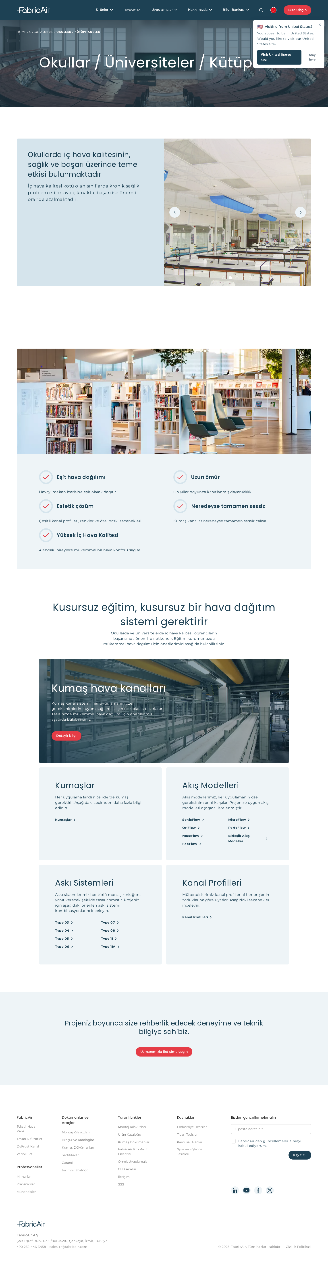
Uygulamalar (162, 10)
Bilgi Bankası (234, 10)
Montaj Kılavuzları (76, 1132)
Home (21, 32)
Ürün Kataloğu (129, 1135)
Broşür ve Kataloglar (78, 1140)
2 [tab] (230, 277)
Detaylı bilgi (66, 736)
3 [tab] (237, 277)
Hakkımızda (198, 10)
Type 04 (62, 930)
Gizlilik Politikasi (298, 1247)
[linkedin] (235, 1190)
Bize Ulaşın (297, 10)
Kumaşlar (63, 820)
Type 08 (108, 930)
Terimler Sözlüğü (75, 1170)
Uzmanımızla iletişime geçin (164, 1052)
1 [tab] (223, 277)
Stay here (312, 57)
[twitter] (270, 1190)
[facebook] (258, 1190)
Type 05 (62, 939)
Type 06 (62, 947)
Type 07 (108, 922)
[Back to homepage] (33, 10)
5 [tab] (250, 277)
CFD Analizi (127, 1169)
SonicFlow (191, 820)
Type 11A (108, 947)
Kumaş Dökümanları (78, 1147)
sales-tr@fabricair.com (68, 1247)
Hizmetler (132, 10)
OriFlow (189, 828)
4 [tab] (243, 277)
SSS (121, 1184)
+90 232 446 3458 (31, 1247)
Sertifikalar (70, 1155)
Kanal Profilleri (195, 917)
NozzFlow (190, 836)
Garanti (67, 1163)
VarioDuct (25, 1154)
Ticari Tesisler (187, 1135)
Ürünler (102, 10)
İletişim (124, 1177)
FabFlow (189, 844)
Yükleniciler (26, 1184)
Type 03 (62, 922)
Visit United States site (276, 57)
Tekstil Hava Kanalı (26, 1128)
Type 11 (107, 939)
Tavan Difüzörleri (30, 1139)
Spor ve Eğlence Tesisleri (189, 1151)
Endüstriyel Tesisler (192, 1127)
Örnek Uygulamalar (133, 1162)
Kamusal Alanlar (189, 1142)
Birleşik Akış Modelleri (239, 838)
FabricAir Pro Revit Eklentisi (133, 1151)
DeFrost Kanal (28, 1146)
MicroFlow (237, 820)
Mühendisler (26, 1192)
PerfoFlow (237, 828)
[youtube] (247, 1190)
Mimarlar (24, 1177)
